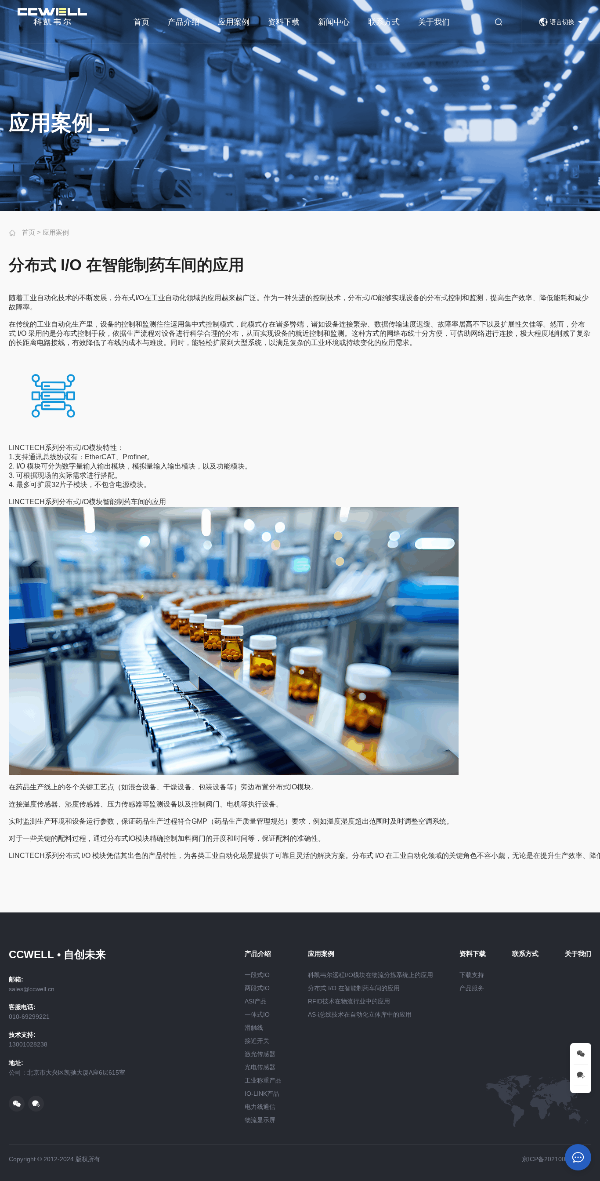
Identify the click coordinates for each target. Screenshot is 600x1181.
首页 (141, 22)
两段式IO (257, 988)
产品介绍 (183, 22)
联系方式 (384, 22)
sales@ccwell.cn (31, 988)
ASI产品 (256, 1001)
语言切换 (562, 21)
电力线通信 (260, 1106)
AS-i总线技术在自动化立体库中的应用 (360, 1014)
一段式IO (257, 974)
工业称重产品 (263, 1080)
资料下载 (284, 22)
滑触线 (254, 1027)
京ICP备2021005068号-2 (556, 1159)
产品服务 (471, 988)
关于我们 (434, 22)
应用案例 (233, 22)
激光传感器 (260, 1053)
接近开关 (257, 1040)
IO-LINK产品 (262, 1093)
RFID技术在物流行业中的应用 (349, 1001)
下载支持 (471, 974)
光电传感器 (260, 1067)
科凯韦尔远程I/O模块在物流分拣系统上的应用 (370, 974)
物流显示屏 (260, 1119)
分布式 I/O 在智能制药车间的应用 (354, 988)
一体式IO (257, 1014)
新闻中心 (334, 22)
